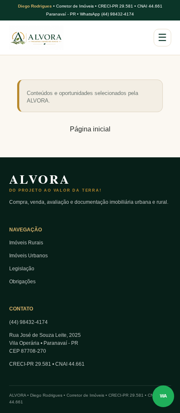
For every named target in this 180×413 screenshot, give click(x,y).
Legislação (21, 269)
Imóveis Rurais (26, 243)
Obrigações (22, 282)
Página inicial (90, 129)
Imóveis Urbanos (28, 256)
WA (163, 395)
